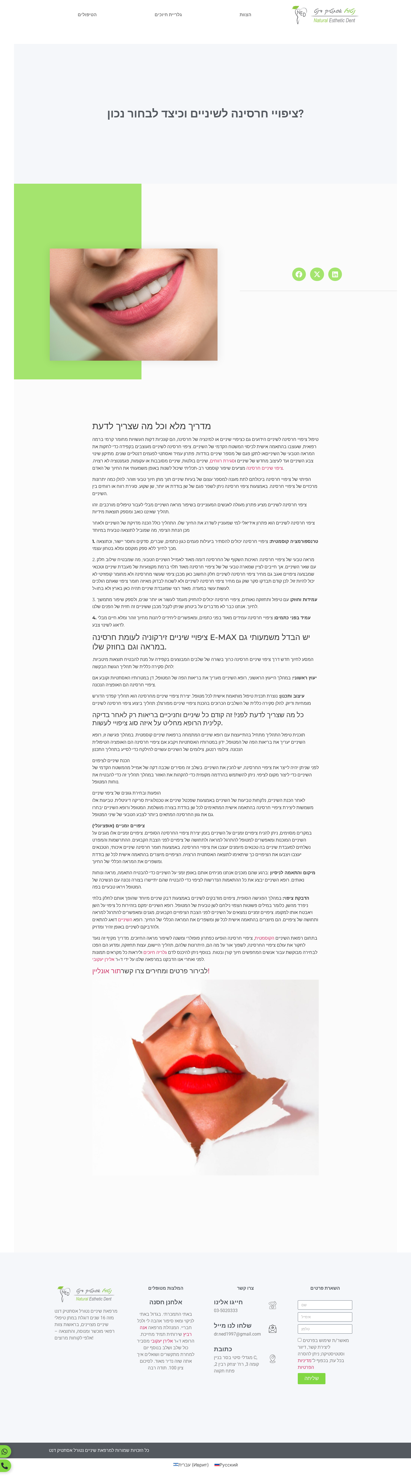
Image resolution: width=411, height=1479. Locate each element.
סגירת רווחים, (222, 461)
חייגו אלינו (228, 1302)
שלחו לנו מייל (233, 1325)
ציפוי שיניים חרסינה (264, 468)
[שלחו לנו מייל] (272, 1328)
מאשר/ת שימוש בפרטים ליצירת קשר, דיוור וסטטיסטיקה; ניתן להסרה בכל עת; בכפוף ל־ (323, 1354)
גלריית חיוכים (168, 14)
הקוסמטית (264, 938)
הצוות (245, 14)
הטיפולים (87, 14)
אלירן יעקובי (103, 959)
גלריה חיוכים (155, 952)
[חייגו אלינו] (272, 1305)
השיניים (125, 919)
